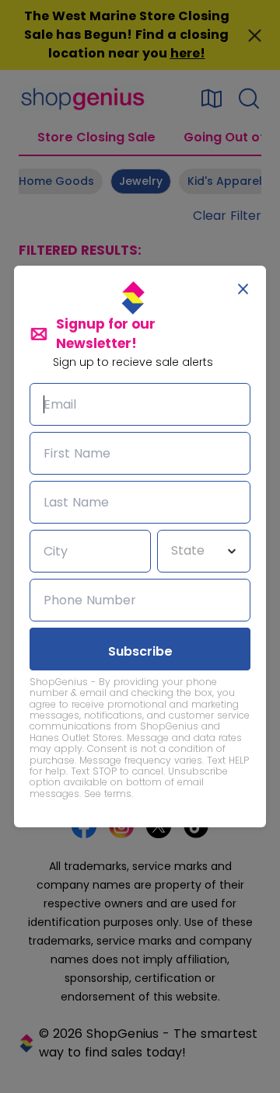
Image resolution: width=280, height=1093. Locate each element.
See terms (107, 793)
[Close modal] (243, 289)
